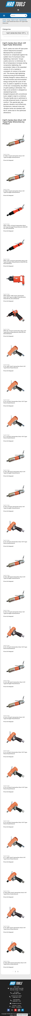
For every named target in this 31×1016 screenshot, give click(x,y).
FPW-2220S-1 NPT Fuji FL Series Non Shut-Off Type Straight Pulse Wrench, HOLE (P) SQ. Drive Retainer (14, 297)
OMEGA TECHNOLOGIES (15, 1015)
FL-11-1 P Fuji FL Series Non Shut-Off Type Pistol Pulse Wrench (15, 823)
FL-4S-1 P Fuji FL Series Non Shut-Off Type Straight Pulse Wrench (14, 717)
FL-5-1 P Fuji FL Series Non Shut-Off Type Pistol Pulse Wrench (15, 647)
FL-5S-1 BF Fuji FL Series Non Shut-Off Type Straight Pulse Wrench (14, 577)
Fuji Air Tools (14, 20)
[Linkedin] (22, 1010)
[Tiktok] (19, 1010)
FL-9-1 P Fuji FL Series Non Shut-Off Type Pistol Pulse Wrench (15, 402)
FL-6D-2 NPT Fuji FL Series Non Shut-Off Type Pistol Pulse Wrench (15, 893)
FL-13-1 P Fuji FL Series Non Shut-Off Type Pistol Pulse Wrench (15, 788)
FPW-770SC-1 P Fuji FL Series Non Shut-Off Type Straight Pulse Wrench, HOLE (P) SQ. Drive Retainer (15, 227)
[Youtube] (15, 1010)
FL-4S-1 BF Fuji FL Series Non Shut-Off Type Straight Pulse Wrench (14, 682)
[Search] (25, 15)
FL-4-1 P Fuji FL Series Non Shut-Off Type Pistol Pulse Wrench (15, 753)
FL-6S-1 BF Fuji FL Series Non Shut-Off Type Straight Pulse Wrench (14, 472)
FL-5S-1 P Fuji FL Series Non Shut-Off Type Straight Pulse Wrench (14, 612)
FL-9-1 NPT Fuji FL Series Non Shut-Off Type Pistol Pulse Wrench (14, 367)
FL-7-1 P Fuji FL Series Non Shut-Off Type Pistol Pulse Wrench (15, 437)
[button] (4, 15)
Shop (8, 20)
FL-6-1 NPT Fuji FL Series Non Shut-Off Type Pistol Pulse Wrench (14, 928)
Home (4, 20)
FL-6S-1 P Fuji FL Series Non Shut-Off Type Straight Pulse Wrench (14, 507)
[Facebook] (8, 1010)
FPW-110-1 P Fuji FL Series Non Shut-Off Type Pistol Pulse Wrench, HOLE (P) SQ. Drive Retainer (14, 332)
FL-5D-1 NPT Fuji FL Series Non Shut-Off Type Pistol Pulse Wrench (14, 963)
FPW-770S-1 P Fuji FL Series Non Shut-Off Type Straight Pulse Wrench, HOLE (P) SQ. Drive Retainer (15, 262)
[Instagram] (12, 1010)
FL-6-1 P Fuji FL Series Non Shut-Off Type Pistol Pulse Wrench (15, 542)
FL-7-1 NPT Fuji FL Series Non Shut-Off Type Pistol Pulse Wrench (14, 858)
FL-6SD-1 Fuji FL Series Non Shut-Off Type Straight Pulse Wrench (13, 156)
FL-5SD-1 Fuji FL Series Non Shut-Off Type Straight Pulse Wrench (13, 191)
